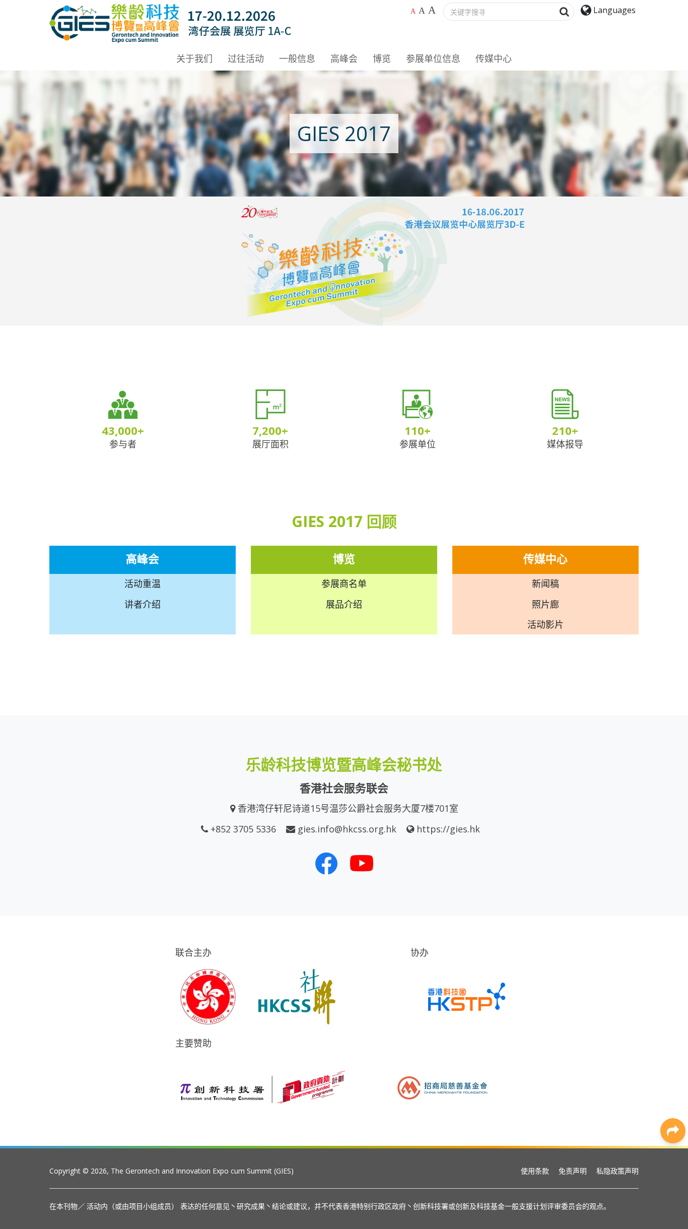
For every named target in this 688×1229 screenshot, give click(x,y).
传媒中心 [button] (493, 58)
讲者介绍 (142, 604)
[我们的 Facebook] (326, 863)
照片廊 (545, 604)
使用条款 (535, 1171)
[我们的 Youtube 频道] (361, 863)
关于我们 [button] (194, 58)
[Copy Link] (673, 1105)
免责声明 (573, 1171)
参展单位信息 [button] (433, 58)
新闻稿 (545, 583)
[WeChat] (673, 1037)
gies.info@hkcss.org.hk (347, 829)
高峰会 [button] (344, 58)
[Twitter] (673, 992)
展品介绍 (344, 604)
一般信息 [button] (297, 58)
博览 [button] (382, 58)
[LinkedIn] (673, 969)
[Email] (673, 1083)
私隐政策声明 (617, 1171)
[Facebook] (673, 947)
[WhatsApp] (673, 1015)
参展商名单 (344, 583)
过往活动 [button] (246, 58)
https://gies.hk (448, 829)
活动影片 (545, 624)
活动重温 (142, 583)
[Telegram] (673, 1060)
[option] (344, 261)
